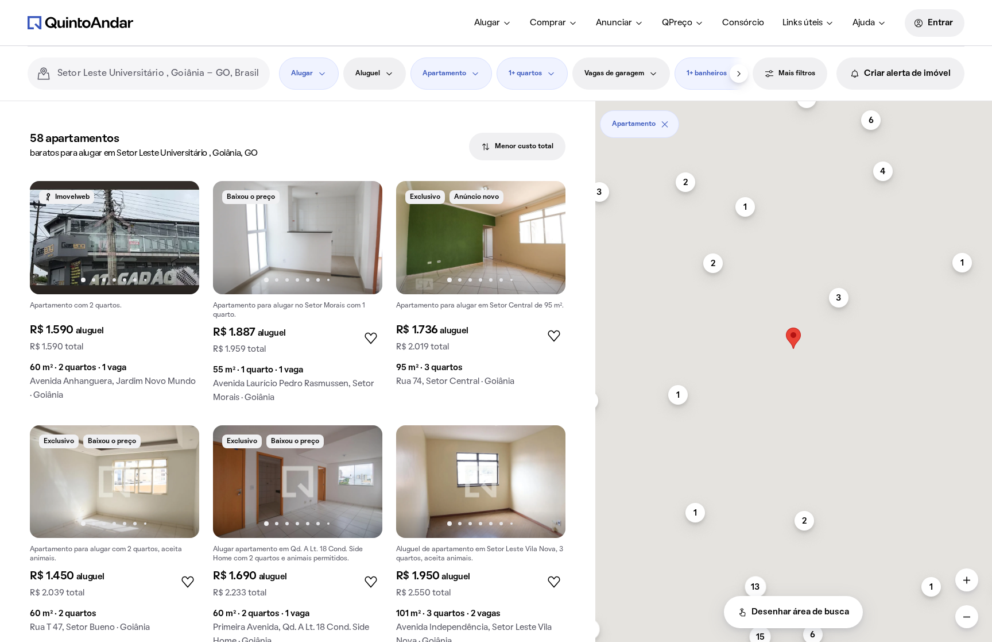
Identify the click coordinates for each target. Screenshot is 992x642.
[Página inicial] (80, 22)
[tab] (517, 146)
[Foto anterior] (50, 237)
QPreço (677, 23)
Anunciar (614, 23)
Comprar (548, 23)
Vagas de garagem (614, 73)
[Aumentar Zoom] (966, 579)
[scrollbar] (793, 120)
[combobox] (159, 73)
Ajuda (863, 23)
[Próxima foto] (178, 237)
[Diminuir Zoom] (966, 616)
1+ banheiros (707, 73)
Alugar (487, 23)
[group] (114, 295)
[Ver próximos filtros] (739, 73)
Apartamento (444, 73)
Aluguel (367, 73)
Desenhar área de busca (800, 612)
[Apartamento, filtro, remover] (665, 124)
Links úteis (802, 23)
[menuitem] (493, 23)
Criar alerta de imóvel (907, 74)
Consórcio (743, 23)
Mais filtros (796, 73)
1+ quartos (525, 73)
